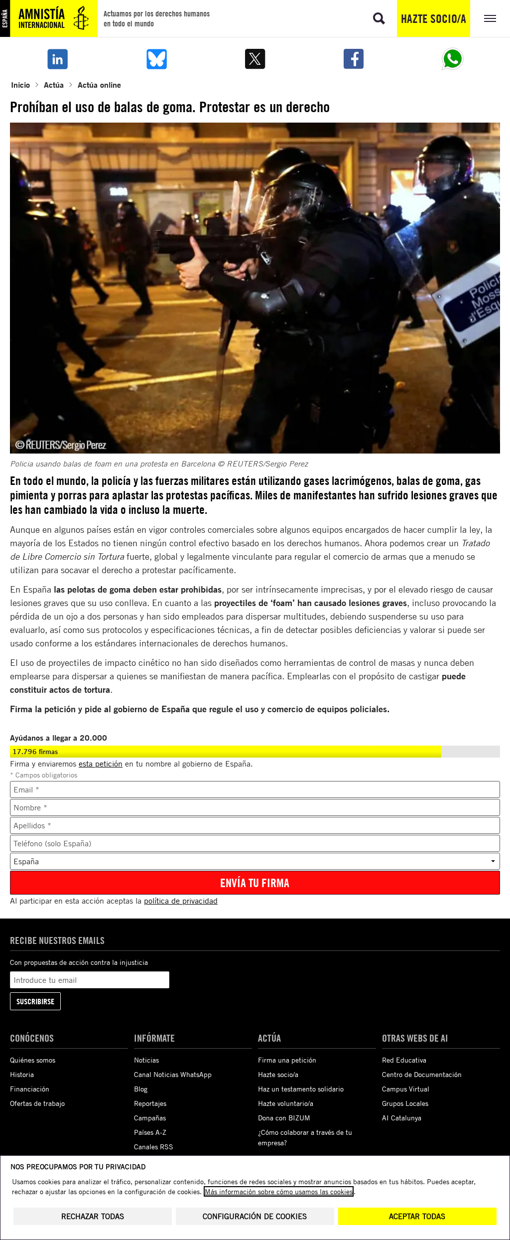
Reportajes (150, 1103)
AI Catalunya (401, 1117)
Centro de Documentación (422, 1074)
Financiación (29, 1089)
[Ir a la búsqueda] (379, 18)
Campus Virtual (405, 1089)
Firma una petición (287, 1060)
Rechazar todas (92, 1216)
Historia (22, 1074)
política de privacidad (181, 901)
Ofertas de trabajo (37, 1103)
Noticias (146, 1060)
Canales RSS (153, 1146)
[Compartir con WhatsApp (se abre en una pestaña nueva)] (452, 59)
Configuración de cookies (255, 1216)
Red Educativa (404, 1060)
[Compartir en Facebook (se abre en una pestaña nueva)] (353, 59)
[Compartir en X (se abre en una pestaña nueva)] (255, 59)
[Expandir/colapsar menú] (490, 18)
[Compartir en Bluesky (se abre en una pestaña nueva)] (156, 59)
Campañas (150, 1117)
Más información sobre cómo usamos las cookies (279, 1191)
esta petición (101, 764)
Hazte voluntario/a (285, 1103)
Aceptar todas (417, 1216)
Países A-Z (150, 1132)
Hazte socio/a (433, 18)
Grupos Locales (405, 1103)
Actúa (54, 84)
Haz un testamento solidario (301, 1089)
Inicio (20, 84)
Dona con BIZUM (284, 1117)
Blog (140, 1089)
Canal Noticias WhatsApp (173, 1074)
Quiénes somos (32, 1060)
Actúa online (99, 84)
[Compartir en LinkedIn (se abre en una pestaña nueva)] (57, 59)
